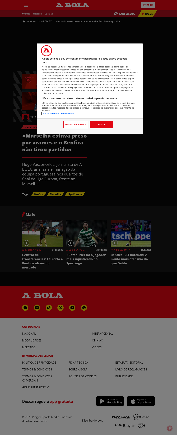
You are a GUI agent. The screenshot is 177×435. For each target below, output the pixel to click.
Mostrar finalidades (75, 124)
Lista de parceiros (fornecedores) (58, 113)
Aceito (101, 124)
